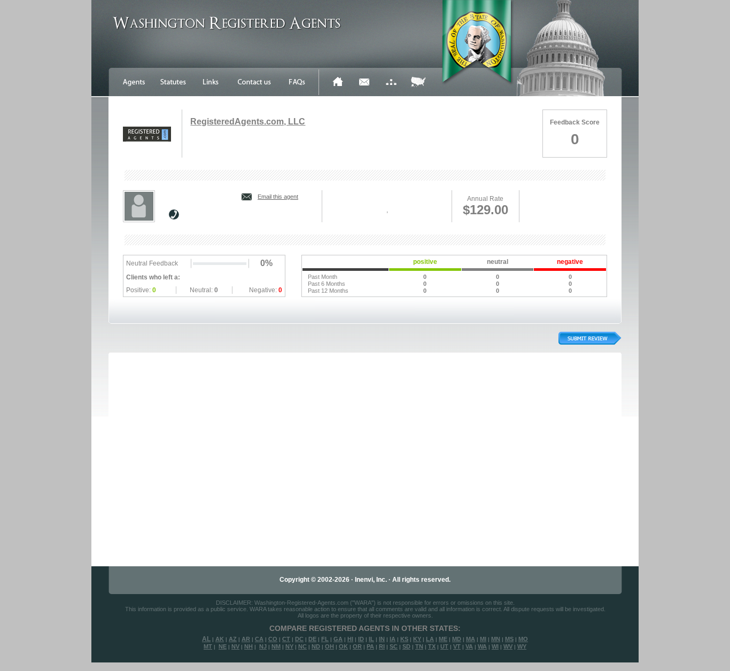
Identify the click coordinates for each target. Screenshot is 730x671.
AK (219, 639)
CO (272, 639)
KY (417, 639)
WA (482, 646)
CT (286, 639)
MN (495, 639)
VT (457, 646)
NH (248, 646)
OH (329, 646)
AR (246, 639)
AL (206, 639)
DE (312, 639)
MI (483, 639)
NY (289, 646)
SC (394, 646)
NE (223, 646)
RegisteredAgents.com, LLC (247, 121)
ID (361, 639)
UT (444, 646)
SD (406, 646)
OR (357, 646)
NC (302, 646)
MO (523, 639)
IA (392, 639)
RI (382, 646)
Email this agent (278, 196)
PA (370, 646)
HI (350, 639)
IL (371, 639)
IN (382, 639)
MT (208, 646)
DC (299, 639)
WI (495, 646)
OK (343, 646)
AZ (233, 639)
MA (470, 639)
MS (509, 639)
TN (419, 646)
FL (325, 639)
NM (276, 646)
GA (338, 639)
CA (259, 639)
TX (432, 646)
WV (507, 646)
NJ (263, 646)
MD (456, 639)
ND (316, 646)
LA (430, 639)
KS (404, 639)
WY (521, 646)
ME (443, 639)
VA (469, 646)
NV (235, 646)
